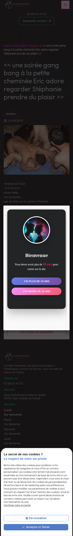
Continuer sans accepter (17, 505)
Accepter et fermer (37, 527)
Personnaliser (38, 518)
